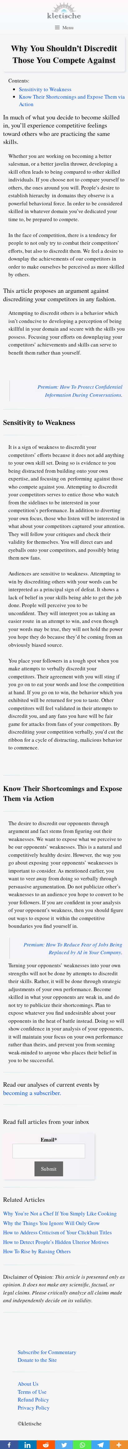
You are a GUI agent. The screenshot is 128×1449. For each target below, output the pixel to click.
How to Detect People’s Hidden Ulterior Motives (56, 1242)
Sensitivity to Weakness (45, 89)
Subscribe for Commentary (47, 1352)
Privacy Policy (34, 1407)
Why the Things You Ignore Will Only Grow (51, 1223)
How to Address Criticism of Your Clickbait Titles (57, 1232)
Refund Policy (33, 1399)
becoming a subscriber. (32, 1092)
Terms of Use (32, 1391)
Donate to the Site (37, 1359)
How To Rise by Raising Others (37, 1251)
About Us (28, 1383)
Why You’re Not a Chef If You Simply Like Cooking (60, 1213)
